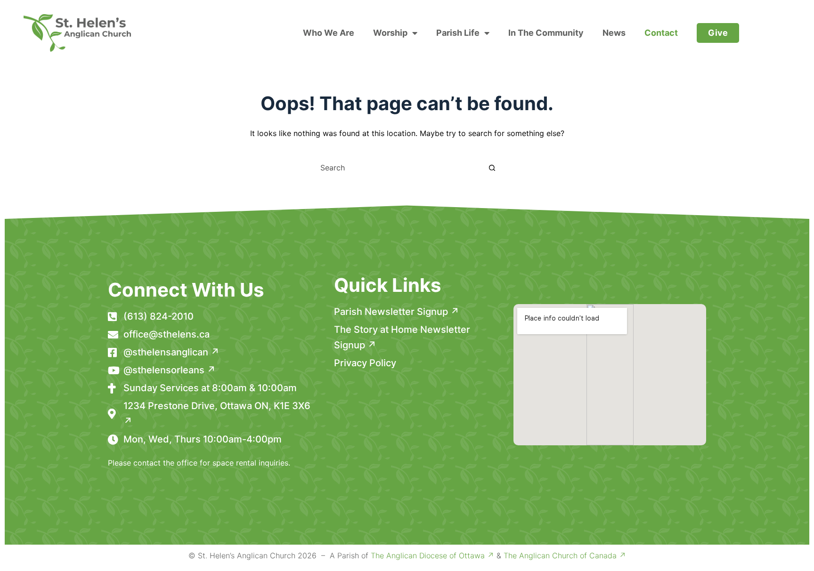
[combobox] (398, 167)
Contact (661, 33)
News (614, 33)
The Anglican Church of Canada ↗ (565, 555)
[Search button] (492, 168)
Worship (390, 33)
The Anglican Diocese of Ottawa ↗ (432, 555)
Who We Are (328, 33)
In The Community (546, 33)
